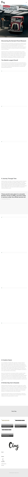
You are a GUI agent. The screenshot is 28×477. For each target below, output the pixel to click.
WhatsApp (2, 465)
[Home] (14, 446)
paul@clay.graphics (3, 463)
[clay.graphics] (3, 2)
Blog (2, 459)
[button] (26, 2)
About (3, 458)
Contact (3, 460)
